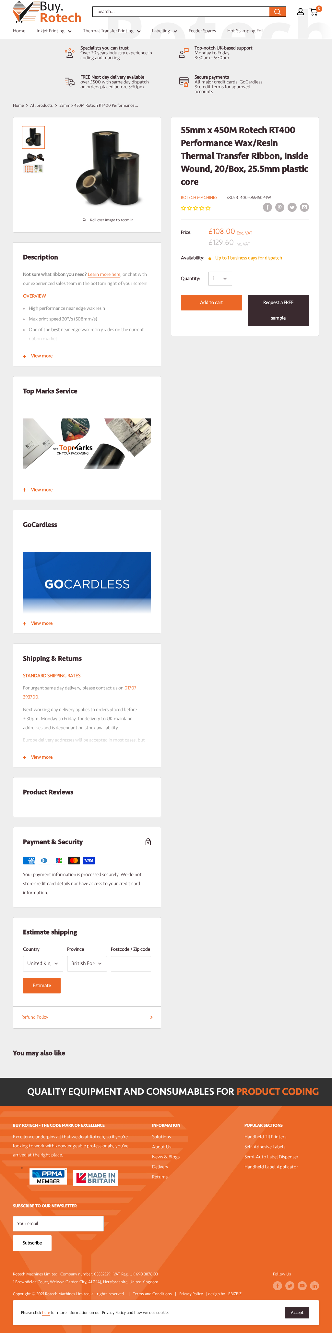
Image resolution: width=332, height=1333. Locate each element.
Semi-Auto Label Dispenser (271, 1157)
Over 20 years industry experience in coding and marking (116, 55)
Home (19, 31)
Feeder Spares (202, 31)
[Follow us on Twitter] (289, 1285)
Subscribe (32, 1243)
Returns (160, 1177)
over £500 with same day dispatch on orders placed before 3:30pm (114, 84)
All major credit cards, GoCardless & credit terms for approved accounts (228, 87)
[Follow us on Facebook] (277, 1285)
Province (75, 949)
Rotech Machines (199, 197)
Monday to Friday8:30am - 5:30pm (212, 55)
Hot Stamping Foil (245, 31)
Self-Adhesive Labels (264, 1147)
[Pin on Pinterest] (279, 207)
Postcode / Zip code (130, 949)
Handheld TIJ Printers (265, 1137)
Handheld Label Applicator (271, 1167)
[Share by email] (304, 207)
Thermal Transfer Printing (108, 31)
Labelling (161, 31)
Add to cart (211, 302)
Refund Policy (34, 1017)
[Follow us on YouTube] (302, 1285)
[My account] (300, 11)
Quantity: (190, 279)
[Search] (277, 11)
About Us (161, 1147)
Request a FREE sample (278, 310)
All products (41, 105)
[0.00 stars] (196, 208)
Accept (297, 1312)
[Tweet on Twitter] (292, 207)
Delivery (160, 1167)
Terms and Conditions (152, 1293)
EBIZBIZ (235, 1293)
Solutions (161, 1137)
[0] (314, 12)
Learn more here (104, 274)
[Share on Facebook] (267, 207)
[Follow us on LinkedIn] (314, 1285)
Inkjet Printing (51, 31)
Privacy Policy (191, 1293)
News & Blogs (166, 1157)
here (46, 1312)
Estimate (42, 985)
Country (31, 949)
